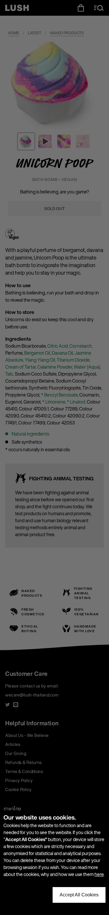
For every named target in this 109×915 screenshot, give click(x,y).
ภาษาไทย (12, 809)
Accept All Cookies (79, 894)
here (98, 874)
